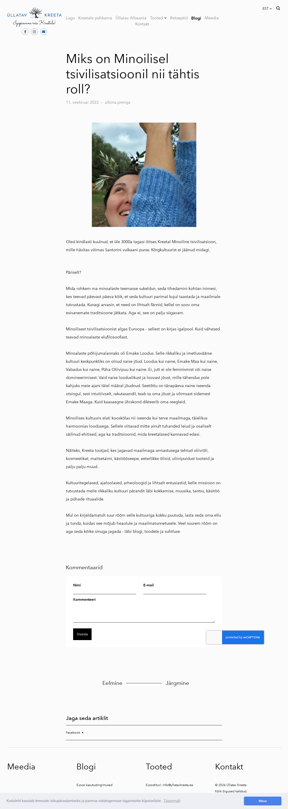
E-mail (148, 585)
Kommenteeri (84, 599)
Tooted (156, 18)
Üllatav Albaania (131, 18)
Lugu (70, 18)
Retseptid (179, 18)
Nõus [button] (263, 801)
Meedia (212, 18)
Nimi (77, 585)
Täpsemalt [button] (171, 801)
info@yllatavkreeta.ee (178, 785)
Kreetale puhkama (95, 18)
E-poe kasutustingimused (94, 785)
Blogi (196, 18)
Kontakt (142, 24)
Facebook (73, 733)
